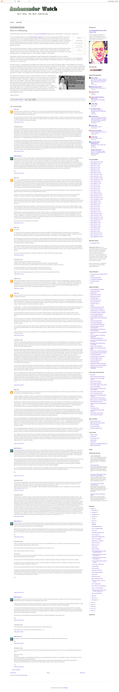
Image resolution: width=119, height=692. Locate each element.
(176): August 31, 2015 (95, 183)
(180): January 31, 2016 (96, 176)
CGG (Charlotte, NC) (95, 301)
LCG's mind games (96, 583)
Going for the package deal (98, 536)
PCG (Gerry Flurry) (94, 281)
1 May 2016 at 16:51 (19, 223)
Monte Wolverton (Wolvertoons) (97, 398)
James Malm (93, 440)
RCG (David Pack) (94, 361)
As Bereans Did (95, 92)
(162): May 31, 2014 (95, 208)
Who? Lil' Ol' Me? (96, 542)
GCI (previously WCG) (95, 277)
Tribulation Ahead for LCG (98, 532)
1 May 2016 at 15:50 (19, 173)
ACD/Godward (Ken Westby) (97, 289)
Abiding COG (93, 293)
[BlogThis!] (30, 99)
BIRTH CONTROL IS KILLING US (98, 88)
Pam (15, 109)
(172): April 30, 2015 (95, 190)
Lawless (92, 93)
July (93, 518)
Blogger (66, 687)
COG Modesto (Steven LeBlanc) (98, 312)
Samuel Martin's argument (36, 37)
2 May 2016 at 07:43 (19, 475)
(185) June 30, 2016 (95, 167)
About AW (19, 22)
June (93, 520)
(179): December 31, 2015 (96, 178)
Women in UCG (95, 545)
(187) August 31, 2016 (95, 163)
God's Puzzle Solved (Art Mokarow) (98, 351)
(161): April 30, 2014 (95, 210)
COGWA (92, 275)
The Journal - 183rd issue (98, 564)
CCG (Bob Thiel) (94, 298)
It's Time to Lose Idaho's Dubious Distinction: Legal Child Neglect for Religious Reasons (98, 152)
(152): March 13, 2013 (95, 226)
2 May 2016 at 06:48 (19, 443)
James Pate (94, 125)
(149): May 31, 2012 (95, 231)
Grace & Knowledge (95, 386)
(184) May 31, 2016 (95, 169)
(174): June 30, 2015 (95, 186)
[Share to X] (32, 99)
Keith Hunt (92, 441)
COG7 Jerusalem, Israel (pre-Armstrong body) (97, 327)
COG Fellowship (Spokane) (96, 309)
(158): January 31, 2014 (96, 215)
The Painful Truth (94, 408)
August (93, 516)
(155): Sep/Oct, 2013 (95, 220)
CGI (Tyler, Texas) (94, 303)
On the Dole (94, 547)
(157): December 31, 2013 (96, 217)
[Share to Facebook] (33, 99)
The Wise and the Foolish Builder (98, 99)
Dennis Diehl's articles (95, 381)
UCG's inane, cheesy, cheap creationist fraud (97, 484)
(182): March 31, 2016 (95, 172)
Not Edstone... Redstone (97, 540)
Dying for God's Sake (96, 149)
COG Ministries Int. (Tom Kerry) (97, 310)
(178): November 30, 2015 (96, 179)
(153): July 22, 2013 (95, 224)
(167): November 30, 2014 (96, 199)
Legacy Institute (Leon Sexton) (97, 356)
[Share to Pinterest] (35, 99)
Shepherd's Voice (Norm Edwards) (98, 365)
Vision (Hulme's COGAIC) (96, 414)
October (94, 512)
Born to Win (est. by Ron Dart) (97, 376)
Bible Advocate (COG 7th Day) (97, 423)
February (94, 600)
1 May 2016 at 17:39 (19, 274)
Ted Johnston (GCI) (95, 108)
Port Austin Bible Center (96, 360)
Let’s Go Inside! (94, 104)
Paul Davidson (94, 116)
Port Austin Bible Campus (96, 358)
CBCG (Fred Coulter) (95, 296)
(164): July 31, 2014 (95, 204)
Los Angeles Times (94, 243)
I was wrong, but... (96, 534)
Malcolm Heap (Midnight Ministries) (98, 443)
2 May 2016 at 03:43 (19, 335)
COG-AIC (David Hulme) (96, 321)
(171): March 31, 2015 (95, 192)
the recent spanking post (41, 33)
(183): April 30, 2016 (95, 170)
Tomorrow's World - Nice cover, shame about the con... (99, 590)
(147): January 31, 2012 (96, 235)
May (93, 522)
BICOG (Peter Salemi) (95, 294)
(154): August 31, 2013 (95, 222)
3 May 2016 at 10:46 (19, 516)
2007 (92, 608)
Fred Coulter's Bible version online (98, 384)
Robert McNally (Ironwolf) (96, 401)
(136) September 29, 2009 (96, 236)
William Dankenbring (95, 445)
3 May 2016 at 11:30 (19, 537)
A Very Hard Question (95, 456)
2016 (92, 508)
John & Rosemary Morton (96, 393)
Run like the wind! (96, 576)
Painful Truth (94, 137)
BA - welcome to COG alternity (99, 585)
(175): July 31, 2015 (95, 185)
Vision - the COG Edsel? (97, 588)
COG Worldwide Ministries (96, 316)
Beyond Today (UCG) (95, 421)
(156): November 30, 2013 (96, 218)
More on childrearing (97, 593)
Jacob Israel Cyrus (94, 438)
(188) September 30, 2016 (96, 162)
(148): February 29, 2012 (96, 233)
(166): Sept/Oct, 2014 (95, 201)
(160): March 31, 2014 (95, 211)
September (94, 514)
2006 (92, 610)
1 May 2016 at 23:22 (19, 288)
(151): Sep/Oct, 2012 (95, 227)
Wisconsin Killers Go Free (96, 138)
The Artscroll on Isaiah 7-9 (96, 126)
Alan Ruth (92, 374)
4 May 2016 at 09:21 (19, 631)
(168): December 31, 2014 (96, 197)
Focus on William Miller (97, 528)
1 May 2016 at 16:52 (19, 255)
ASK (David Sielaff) (94, 291)
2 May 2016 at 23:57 (19, 490)
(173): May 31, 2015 (95, 188)
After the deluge (95, 549)
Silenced (92, 406)
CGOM (92, 305)
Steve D (16, 278)
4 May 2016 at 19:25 (19, 666)
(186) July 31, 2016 (95, 165)
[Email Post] (26, 99)
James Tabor (94, 103)
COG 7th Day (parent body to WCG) (98, 274)
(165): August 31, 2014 (95, 203)
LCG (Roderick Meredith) (96, 279)
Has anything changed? (97, 572)
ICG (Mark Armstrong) (95, 354)
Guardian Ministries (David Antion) (98, 352)
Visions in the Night (96, 538)
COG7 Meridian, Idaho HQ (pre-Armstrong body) (97, 330)
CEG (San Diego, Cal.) (95, 300)
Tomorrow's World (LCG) (96, 428)
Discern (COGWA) (94, 424)
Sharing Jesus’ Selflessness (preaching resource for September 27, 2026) (98, 111)
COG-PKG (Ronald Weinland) (97, 324)
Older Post (82, 672)
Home (12, 22)
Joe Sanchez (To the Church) (97, 391)
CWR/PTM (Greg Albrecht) (96, 338)
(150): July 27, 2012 (95, 229)
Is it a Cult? (94, 530)
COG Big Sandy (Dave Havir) (97, 307)
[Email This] (28, 99)
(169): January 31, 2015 (96, 195)
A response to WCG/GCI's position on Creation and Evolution (98, 475)
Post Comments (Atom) (21, 675)
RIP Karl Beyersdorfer (97, 526)
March (93, 598)
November (94, 510)
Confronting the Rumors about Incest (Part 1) (99, 558)
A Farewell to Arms (94, 465)
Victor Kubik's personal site (96, 413)
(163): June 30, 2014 (95, 206)
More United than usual (97, 578)
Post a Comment (16, 669)
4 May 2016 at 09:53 (19, 643)
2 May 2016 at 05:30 (19, 385)
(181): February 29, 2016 (96, 174)
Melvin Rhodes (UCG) (96, 86)
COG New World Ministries (96, 314)
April (93, 595)
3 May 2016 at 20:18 (19, 592)
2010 (92, 602)
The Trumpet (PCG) (95, 426)
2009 (92, 604)
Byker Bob (16, 156)
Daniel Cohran (93, 434)
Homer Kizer (93, 436)
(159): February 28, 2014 (96, 213)
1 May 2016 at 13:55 (19, 122)
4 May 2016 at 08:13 (19, 620)
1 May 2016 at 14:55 (19, 151)
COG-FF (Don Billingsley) (96, 322)
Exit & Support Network (95, 383)
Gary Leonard (94, 77)
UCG (91, 283)
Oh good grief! (95, 566)
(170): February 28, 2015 (96, 194)
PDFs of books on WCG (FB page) (98, 400)
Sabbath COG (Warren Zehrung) (98, 363)
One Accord (94, 574)
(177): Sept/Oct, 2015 (95, 181)
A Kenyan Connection (97, 570)
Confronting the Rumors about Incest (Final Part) (99, 551)
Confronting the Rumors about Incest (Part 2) (99, 555)
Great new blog (95, 568)
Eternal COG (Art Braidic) (96, 346)
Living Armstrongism (96, 130)
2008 (92, 606)
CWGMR (94, 524)
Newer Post (13, 672)
